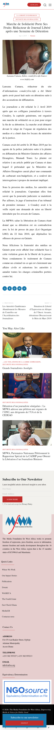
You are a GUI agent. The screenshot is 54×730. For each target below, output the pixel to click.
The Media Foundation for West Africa (25, 709)
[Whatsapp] (27, 727)
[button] (50, 4)
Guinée (32, 36)
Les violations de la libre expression (22, 362)
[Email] (37, 727)
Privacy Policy (27, 504)
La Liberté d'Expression (27, 15)
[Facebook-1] (16, 727)
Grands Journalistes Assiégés (17, 368)
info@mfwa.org (9, 665)
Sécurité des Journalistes (27, 19)
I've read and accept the (18, 504)
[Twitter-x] (5, 727)
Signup (24, 723)
